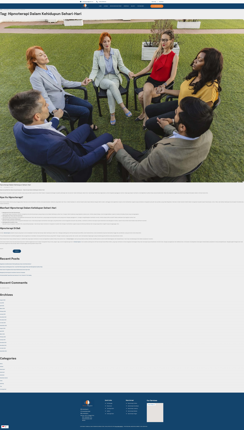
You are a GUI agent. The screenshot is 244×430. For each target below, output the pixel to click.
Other (1, 380)
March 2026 (2, 308)
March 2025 (2, 334)
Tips (1, 187)
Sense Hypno (7, 233)
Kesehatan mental (3, 377)
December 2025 (3, 317)
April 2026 (2, 305)
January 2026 (2, 314)
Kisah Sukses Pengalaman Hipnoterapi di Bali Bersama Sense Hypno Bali (15, 269)
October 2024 (3, 348)
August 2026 (2, 300)
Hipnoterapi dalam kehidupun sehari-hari (15, 185)
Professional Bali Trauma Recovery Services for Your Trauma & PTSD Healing (15, 275)
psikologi (2, 383)
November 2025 (3, 319)
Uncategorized (3, 389)
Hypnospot (2, 372)
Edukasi (1, 366)
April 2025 (2, 331)
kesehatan (2, 375)
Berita (1, 363)
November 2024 (3, 345)
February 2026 (3, 311)
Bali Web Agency (119, 426)
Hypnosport (2, 369)
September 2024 (3, 351)
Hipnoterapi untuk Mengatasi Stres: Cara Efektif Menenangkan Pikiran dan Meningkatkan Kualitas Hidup (21, 266)
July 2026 (2, 302)
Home (1, 9)
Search (1, 248)
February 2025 (3, 336)
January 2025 (2, 339)
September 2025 (3, 325)
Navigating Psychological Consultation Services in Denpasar (12, 272)
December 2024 (3, 342)
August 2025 (2, 328)
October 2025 (3, 322)
